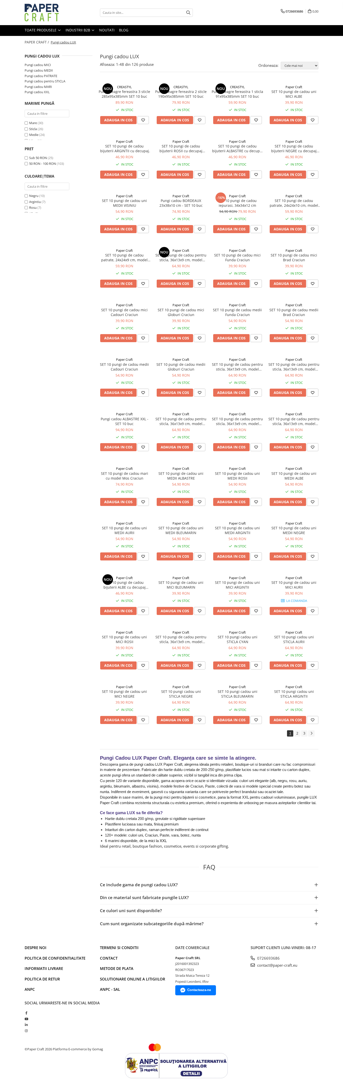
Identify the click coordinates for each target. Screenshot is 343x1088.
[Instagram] (26, 1030)
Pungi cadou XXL (37, 92)
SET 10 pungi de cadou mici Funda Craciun (237, 257)
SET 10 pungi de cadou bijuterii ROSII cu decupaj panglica (180, 148)
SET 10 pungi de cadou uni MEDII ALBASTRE (180, 476)
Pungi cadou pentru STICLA (45, 81)
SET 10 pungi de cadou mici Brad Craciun (294, 257)
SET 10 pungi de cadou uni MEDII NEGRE (293, 530)
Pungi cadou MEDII (39, 70)
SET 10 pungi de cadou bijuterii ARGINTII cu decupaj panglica (124, 148)
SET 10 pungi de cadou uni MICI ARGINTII (237, 585)
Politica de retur (42, 978)
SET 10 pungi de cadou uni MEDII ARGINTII (237, 530)
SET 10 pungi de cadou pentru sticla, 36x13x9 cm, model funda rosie (237, 367)
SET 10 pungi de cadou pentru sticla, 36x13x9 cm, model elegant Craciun (293, 421)
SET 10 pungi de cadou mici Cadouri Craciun (124, 312)
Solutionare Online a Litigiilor (132, 978)
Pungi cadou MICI (38, 65)
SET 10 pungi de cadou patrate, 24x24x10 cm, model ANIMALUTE (294, 203)
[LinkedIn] (26, 1024)
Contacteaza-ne (199, 990)
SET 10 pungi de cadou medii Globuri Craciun (180, 367)
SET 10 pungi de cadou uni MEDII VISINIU (124, 203)
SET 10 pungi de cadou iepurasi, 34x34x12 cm (237, 203)
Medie (33, 134)
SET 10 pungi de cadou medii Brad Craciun (293, 312)
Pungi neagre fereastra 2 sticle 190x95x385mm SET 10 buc (181, 94)
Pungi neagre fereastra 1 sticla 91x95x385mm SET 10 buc (237, 94)
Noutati (107, 30)
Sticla (33, 129)
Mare (33, 123)
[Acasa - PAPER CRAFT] (50, 12)
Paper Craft (293, 87)
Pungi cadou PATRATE (41, 76)
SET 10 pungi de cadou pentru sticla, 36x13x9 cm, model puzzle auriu (293, 367)
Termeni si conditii (119, 947)
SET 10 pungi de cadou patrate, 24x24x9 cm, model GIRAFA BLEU (124, 257)
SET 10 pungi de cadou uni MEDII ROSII (237, 476)
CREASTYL (124, 87)
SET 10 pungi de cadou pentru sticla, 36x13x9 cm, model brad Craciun (237, 421)
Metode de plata (116, 968)
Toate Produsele (41, 30)
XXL (163, 841)
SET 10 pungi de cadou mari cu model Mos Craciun (124, 476)
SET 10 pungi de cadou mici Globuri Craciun (181, 312)
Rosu (33, 207)
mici (152, 841)
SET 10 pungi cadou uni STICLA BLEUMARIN (237, 694)
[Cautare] (188, 13)
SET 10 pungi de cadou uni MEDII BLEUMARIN (180, 530)
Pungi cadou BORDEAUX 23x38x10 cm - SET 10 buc (181, 203)
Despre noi (35, 947)
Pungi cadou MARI (38, 86)
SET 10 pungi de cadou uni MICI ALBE (293, 94)
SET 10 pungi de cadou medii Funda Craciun (237, 312)
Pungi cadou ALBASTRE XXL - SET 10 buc (124, 421)
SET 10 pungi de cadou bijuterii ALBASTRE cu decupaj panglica (237, 148)
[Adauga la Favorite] (143, 120)
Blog (123, 30)
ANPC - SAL (110, 989)
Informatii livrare (44, 968)
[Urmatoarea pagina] (311, 733)
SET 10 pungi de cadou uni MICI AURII (293, 585)
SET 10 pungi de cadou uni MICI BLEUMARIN (180, 585)
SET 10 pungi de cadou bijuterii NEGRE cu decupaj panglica (294, 148)
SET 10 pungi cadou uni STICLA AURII (294, 639)
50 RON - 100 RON (42, 163)
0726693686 (268, 958)
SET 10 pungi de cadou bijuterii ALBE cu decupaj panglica (124, 585)
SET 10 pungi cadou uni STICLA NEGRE (181, 694)
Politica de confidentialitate (55, 958)
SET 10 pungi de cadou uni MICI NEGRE (124, 694)
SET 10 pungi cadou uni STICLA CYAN (237, 639)
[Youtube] (26, 1019)
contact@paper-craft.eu (276, 965)
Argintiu (35, 201)
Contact (109, 958)
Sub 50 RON (38, 158)
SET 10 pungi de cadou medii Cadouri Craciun (124, 367)
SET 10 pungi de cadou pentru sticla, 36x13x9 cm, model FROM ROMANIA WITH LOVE (180, 257)
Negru (33, 195)
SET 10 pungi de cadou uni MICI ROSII (124, 639)
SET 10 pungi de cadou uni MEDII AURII (124, 530)
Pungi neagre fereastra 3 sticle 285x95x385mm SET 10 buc (124, 94)
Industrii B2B (78, 30)
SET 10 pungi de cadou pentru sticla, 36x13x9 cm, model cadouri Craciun (180, 421)
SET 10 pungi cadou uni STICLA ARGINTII (294, 694)
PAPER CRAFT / (37, 42)
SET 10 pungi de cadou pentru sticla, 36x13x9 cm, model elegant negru (180, 639)
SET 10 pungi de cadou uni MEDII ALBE (293, 476)
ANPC (30, 989)
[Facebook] (26, 1013)
